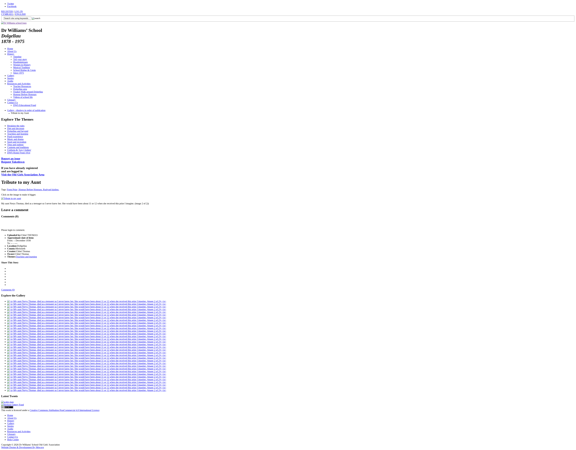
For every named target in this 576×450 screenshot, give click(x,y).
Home (10, 48)
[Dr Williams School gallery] (86, 301)
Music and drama (15, 139)
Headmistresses (20, 62)
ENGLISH (20, 14)
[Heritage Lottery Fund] (12, 404)
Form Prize (12, 189)
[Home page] (14, 23)
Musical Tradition (21, 67)
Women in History (22, 65)
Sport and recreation (16, 142)
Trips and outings (15, 144)
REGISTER (7, 11)
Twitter (10, 3)
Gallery (10, 75)
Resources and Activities (18, 83)
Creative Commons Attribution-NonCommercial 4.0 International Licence (64, 410)
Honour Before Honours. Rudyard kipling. (38, 189)
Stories (10, 78)
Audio (10, 81)
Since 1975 (18, 73)
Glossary (11, 100)
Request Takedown (13, 160)
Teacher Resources (22, 86)
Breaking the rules (15, 125)
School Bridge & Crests (24, 70)
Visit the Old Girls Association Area (22, 174)
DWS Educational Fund (24, 105)
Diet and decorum (15, 128)
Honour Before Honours (24, 94)
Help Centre (13, 439)
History (10, 54)
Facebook (11, 6)
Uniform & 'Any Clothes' (19, 150)
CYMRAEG (7, 14)
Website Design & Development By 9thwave (22, 447)
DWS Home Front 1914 (18, 152)
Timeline (17, 56)
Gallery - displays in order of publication (26, 110)
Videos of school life (23, 97)
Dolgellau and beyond (17, 131)
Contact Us (12, 102)
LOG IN (19, 11)
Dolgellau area (20, 89)
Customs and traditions (18, 147)
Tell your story (20, 59)
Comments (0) (8, 290)
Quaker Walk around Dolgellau (28, 91)
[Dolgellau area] (7, 402)
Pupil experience (15, 136)
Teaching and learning (17, 134)
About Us (11, 51)
